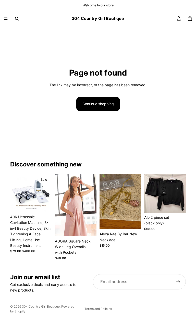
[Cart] (189, 18)
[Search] (16, 18)
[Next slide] (46, 193)
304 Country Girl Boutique (41, 306)
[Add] (43, 204)
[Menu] (6, 19)
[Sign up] (178, 281)
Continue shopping (98, 104)
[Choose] (88, 228)
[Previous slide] (15, 193)
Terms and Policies (98, 309)
